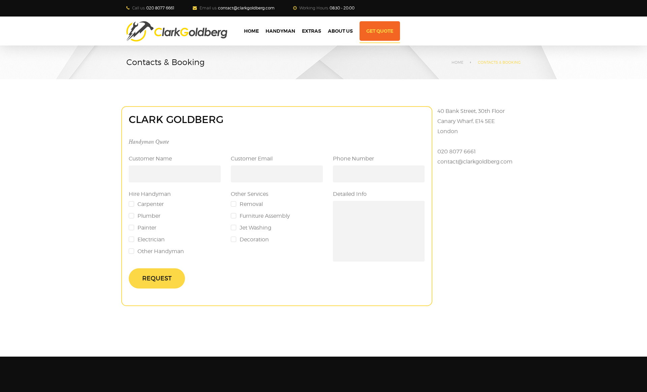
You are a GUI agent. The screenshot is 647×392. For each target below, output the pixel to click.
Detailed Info (350, 194)
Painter (146, 227)
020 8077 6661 (160, 7)
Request (157, 278)
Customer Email (252, 158)
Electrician (151, 239)
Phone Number (353, 158)
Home (457, 62)
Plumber (148, 216)
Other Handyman (160, 251)
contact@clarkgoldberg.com (246, 7)
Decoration (254, 239)
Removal (251, 204)
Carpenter (150, 204)
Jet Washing (255, 227)
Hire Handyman (150, 194)
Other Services (249, 194)
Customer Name (150, 158)
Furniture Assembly (265, 216)
